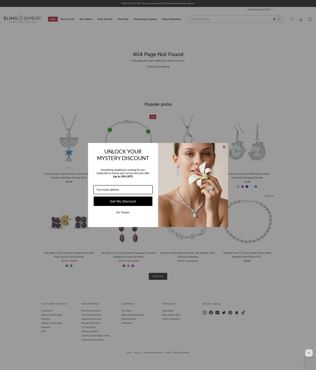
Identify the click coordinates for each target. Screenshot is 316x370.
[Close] (224, 147)
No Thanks (123, 212)
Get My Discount (123, 201)
